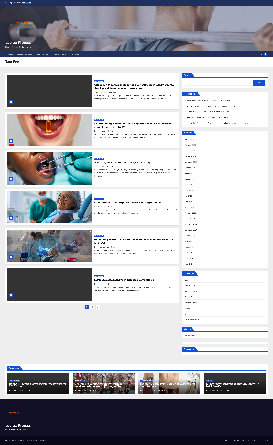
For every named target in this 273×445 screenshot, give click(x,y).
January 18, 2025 (103, 247)
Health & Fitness (191, 303)
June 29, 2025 (101, 206)
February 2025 (190, 213)
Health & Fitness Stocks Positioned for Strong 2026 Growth (207, 100)
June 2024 (189, 258)
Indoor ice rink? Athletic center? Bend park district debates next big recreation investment (219, 123)
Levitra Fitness (18, 42)
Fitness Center (190, 297)
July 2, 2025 (100, 166)
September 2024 (191, 241)
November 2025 (191, 162)
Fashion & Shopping (193, 291)
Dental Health (98, 81)
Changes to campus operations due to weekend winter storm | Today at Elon (214, 106)
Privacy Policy (60, 54)
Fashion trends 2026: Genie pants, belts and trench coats (207, 112)
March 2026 (189, 139)
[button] (262, 54)
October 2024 (190, 236)
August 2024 (189, 247)
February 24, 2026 (215, 390)
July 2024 (188, 253)
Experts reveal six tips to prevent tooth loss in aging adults (127, 202)
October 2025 (190, 168)
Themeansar (42, 440)
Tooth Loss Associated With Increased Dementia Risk (124, 280)
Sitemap (76, 54)
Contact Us (42, 54)
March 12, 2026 (17, 390)
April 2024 (189, 264)
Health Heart (189, 308)
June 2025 (189, 190)
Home (10, 54)
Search (187, 75)
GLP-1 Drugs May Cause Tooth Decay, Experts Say (122, 162)
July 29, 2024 (101, 284)
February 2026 (190, 145)
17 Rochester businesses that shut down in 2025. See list (207, 117)
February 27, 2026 (149, 390)
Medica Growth (190, 335)
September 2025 (191, 173)
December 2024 (191, 224)
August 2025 (189, 179)
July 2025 (188, 185)
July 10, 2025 (101, 131)
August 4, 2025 (102, 92)
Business (188, 280)
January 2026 (190, 151)
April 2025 (189, 202)
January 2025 (190, 219)
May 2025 (188, 196)
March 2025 (189, 207)
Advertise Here (24, 54)
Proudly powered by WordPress (15, 440)
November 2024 (191, 230)
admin (113, 92)
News (187, 314)
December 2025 (191, 156)
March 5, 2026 (82, 390)
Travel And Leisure (192, 320)
